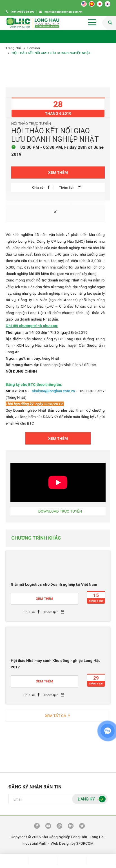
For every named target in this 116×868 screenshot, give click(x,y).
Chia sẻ (38, 188)
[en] (84, 4)
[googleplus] (59, 826)
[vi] (92, 4)
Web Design (61, 843)
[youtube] (48, 826)
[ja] (99, 4)
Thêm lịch (67, 188)
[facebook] (37, 826)
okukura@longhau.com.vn (53, 391)
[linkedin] (70, 826)
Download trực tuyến (60, 511)
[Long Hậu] (33, 23)
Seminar (33, 48)
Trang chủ (13, 48)
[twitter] (82, 826)
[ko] (107, 4)
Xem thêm (58, 172)
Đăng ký (86, 799)
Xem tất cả (56, 715)
